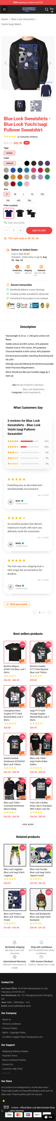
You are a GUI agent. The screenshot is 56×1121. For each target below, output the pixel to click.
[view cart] (52, 9)
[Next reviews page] (49, 612)
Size (6, 189)
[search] (47, 9)
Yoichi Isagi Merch (11, 24)
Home (4, 19)
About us (6, 1019)
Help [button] (50, 1117)
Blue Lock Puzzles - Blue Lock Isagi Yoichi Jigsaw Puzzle (40, 872)
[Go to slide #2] (36, 106)
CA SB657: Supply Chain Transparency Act (22, 1037)
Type (6, 148)
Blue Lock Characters (23, 19)
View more (28, 824)
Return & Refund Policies (14, 1060)
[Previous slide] (6, 63)
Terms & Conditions (11, 1024)
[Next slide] (50, 63)
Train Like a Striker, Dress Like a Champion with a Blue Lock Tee (41, 805)
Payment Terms (9, 1055)
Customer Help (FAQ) (12, 1069)
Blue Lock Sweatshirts (33, 389)
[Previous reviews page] (34, 612)
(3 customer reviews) (27, 137)
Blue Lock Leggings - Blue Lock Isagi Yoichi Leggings (14, 872)
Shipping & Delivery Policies (15, 1051)
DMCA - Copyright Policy (14, 1032)
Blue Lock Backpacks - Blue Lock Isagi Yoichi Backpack (40, 916)
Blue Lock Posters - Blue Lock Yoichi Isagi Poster (14, 916)
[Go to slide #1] (19, 106)
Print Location (11, 205)
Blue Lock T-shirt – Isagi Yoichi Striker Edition (39, 761)
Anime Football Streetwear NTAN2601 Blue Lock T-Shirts (14, 761)
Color (6, 158)
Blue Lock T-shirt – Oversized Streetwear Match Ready (14, 805)
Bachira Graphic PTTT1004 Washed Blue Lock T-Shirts (39, 669)
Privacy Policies (9, 1028)
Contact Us (7, 1064)
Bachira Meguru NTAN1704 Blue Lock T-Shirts (15, 669)
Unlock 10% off (6, 1107)
